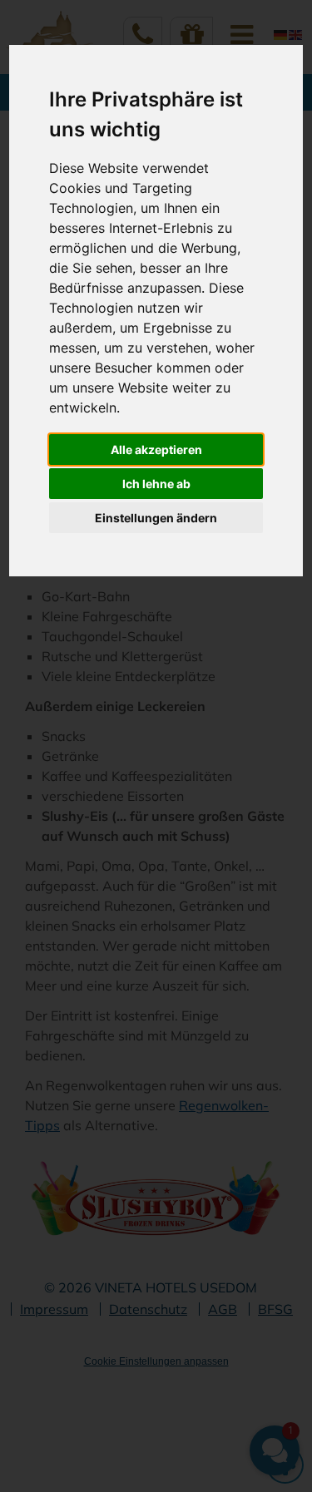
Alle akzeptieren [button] (156, 449)
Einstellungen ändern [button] (156, 518)
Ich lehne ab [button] (156, 484)
